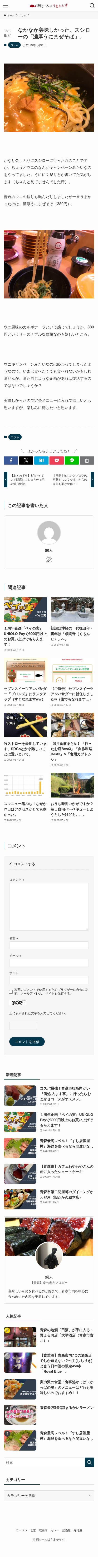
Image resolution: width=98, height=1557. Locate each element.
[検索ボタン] (92, 6)
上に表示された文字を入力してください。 (38, 1013)
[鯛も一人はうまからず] (49, 6)
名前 (13, 938)
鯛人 (49, 550)
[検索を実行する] (89, 1462)
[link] (49, 560)
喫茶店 (43, 1530)
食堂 (33, 1530)
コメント (16, 879)
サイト (14, 972)
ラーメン (21, 1530)
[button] (11, 460)
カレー (54, 1530)
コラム (14, 45)
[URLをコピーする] (87, 460)
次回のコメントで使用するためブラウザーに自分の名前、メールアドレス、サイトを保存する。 (51, 991)
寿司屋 (78, 1530)
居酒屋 (66, 1530)
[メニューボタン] (5, 6)
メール (15, 955)
